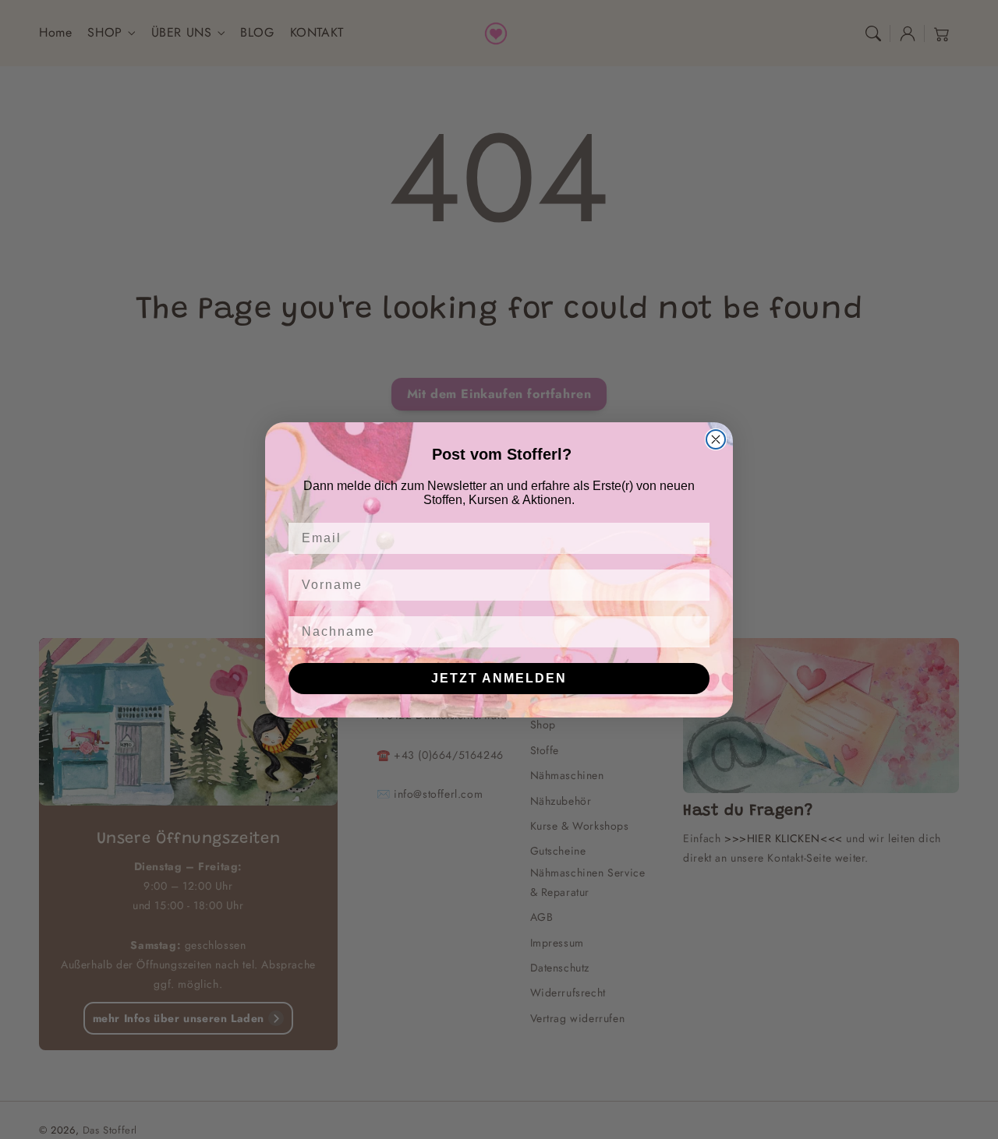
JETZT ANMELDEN (499, 678)
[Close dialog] (715, 439)
